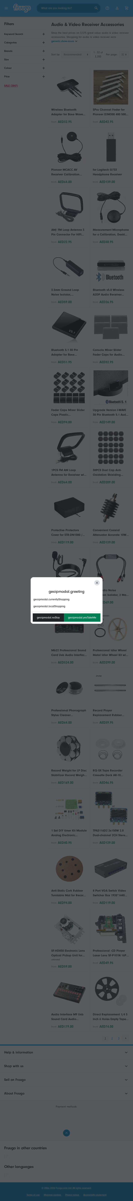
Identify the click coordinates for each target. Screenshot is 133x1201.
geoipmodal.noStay (48, 617)
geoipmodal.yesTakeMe (82, 617)
